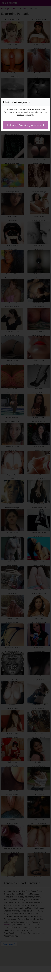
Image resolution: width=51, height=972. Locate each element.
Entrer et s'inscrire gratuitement (25, 125)
